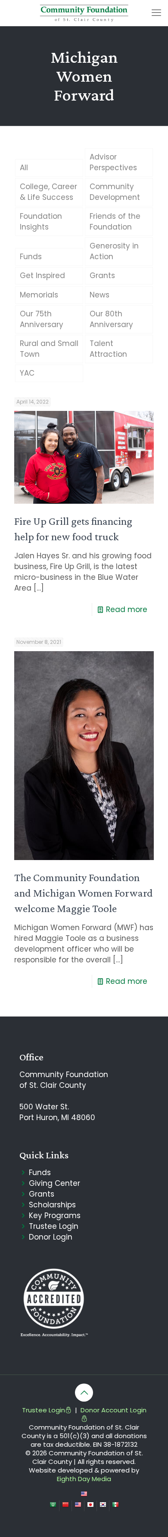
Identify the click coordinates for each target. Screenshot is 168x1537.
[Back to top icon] (84, 1393)
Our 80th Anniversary (111, 319)
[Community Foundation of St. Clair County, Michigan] (84, 13)
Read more (126, 609)
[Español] (115, 1505)
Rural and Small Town (49, 348)
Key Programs (55, 1215)
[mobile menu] (156, 13)
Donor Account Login (113, 1410)
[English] (84, 1495)
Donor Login (50, 1237)
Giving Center (54, 1183)
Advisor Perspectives (113, 162)
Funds (31, 256)
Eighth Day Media (84, 1478)
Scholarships (52, 1205)
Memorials (39, 295)
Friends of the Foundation (115, 221)
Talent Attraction (108, 348)
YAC (27, 373)
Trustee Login (53, 1226)
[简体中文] (65, 1505)
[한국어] (103, 1505)
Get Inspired (42, 275)
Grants (102, 275)
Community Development (115, 191)
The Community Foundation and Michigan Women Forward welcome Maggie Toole (83, 892)
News (99, 295)
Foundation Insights (41, 221)
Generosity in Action (114, 251)
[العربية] (53, 1505)
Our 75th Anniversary (41, 319)
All (24, 167)
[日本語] (90, 1505)
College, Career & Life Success (48, 191)
